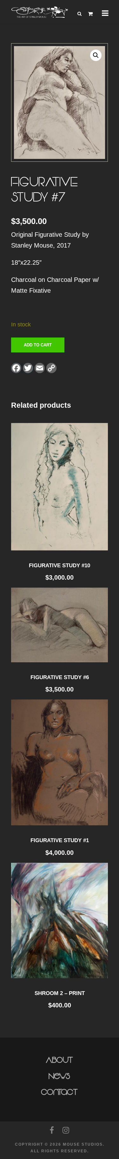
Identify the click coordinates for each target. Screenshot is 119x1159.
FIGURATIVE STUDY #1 (59, 840)
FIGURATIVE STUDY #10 (59, 565)
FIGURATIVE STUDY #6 (59, 677)
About (59, 1060)
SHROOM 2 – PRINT (60, 993)
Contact (59, 1092)
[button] (96, 55)
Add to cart (38, 345)
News (59, 1076)
